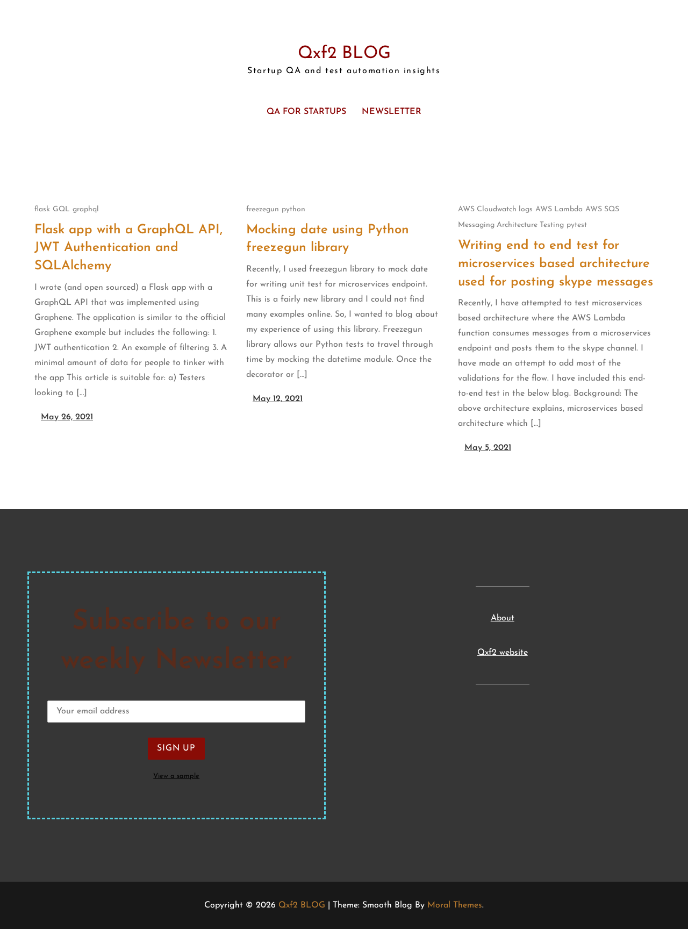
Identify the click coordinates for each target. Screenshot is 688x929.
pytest (577, 225)
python (293, 209)
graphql (86, 209)
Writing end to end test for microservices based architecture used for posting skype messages (555, 263)
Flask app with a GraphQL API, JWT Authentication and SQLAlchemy (128, 248)
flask (42, 209)
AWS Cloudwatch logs (495, 209)
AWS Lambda (559, 209)
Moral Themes (454, 905)
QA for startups (306, 112)
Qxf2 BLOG (344, 53)
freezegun (262, 209)
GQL (61, 209)
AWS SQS (602, 209)
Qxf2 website (502, 652)
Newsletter (391, 112)
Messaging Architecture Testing (511, 225)
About (502, 618)
